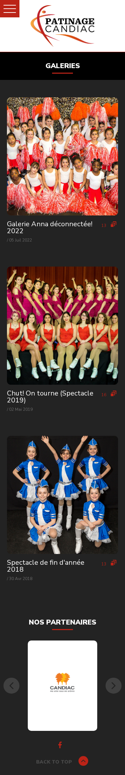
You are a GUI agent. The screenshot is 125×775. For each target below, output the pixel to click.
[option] (62, 686)
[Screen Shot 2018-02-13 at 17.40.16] (62, 685)
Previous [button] (11, 686)
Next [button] (114, 686)
